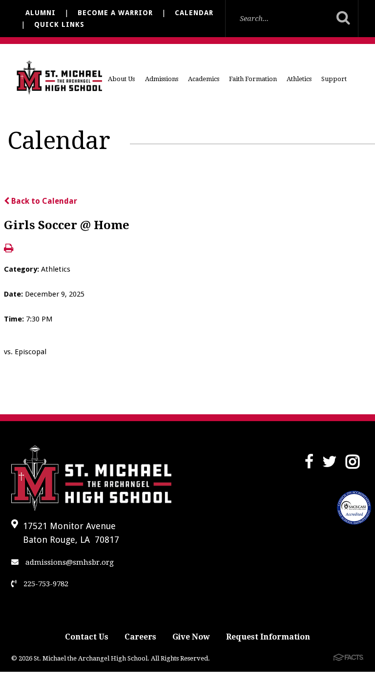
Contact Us (86, 636)
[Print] (8, 249)
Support (334, 79)
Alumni (40, 13)
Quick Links (59, 24)
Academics (203, 79)
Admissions (161, 79)
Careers (140, 636)
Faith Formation (253, 79)
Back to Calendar (43, 201)
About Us (121, 79)
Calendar (194, 13)
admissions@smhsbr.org (68, 562)
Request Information (268, 636)
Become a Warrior (115, 13)
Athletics (299, 79)
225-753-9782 (44, 583)
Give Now (191, 636)
